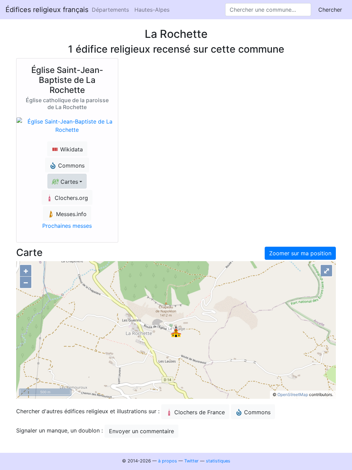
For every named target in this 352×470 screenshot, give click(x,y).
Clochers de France (199, 412)
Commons (257, 412)
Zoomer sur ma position (300, 253)
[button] (67, 181)
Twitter (191, 460)
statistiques (218, 460)
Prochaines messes (67, 225)
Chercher (330, 9)
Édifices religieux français (47, 10)
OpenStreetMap (292, 394)
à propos (167, 460)
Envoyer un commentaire (141, 431)
